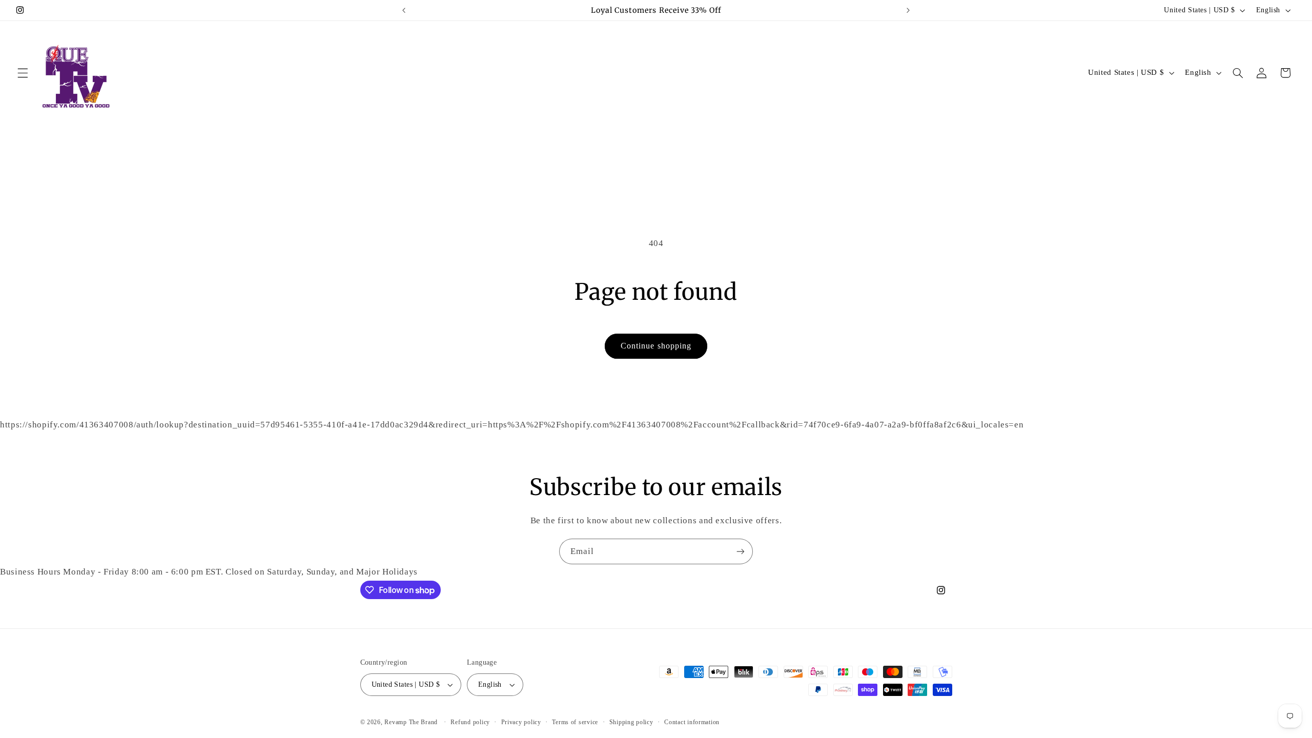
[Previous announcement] (404, 10)
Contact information (692, 722)
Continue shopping (656, 345)
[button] (22, 73)
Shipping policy (631, 722)
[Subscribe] (740, 551)
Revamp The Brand (412, 722)
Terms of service (575, 722)
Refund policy (470, 722)
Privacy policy (521, 722)
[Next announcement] (908, 10)
